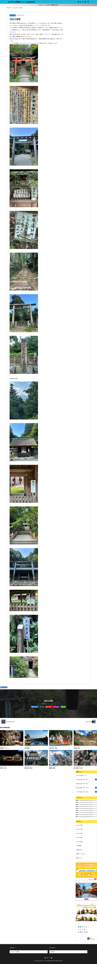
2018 (77, 814)
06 (86, 800)
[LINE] (85, 1)
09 (91, 800)
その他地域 (78, 845)
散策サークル (79, 858)
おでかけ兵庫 (79, 829)
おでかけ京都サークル (81, 775)
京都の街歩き (79, 849)
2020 (77, 810)
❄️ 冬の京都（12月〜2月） (82, 792)
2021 (77, 808)
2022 (77, 806)
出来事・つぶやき (80, 854)
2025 (77, 800)
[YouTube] (48, 707)
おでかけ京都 (12, 15)
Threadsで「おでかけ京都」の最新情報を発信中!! (48, 5)
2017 (77, 816)
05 (85, 800)
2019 (77, 812)
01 (79, 800)
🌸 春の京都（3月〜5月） (82, 779)
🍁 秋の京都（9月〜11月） (82, 787)
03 (82, 800)
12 (95, 800)
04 (84, 800)
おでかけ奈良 (79, 837)
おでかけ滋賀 (79, 841)
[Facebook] (78, 1)
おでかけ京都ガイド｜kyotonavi (21, 1)
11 (94, 800)
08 (89, 800)
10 (92, 800)
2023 (77, 804)
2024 (77, 802)
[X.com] (80, 1)
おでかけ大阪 (79, 833)
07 (88, 800)
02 (80, 800)
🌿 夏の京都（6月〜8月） (82, 783)
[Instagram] (83, 1)
